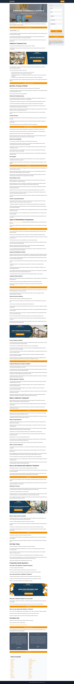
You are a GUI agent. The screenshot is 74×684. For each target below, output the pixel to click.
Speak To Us (28, 287)
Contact (62, 1)
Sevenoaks (12, 667)
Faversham (30, 663)
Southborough (13, 677)
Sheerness (30, 659)
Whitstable (30, 664)
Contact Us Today (28, 361)
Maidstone (12, 674)
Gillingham (12, 671)
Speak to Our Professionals (28, 627)
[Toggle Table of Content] (18, 30)
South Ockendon (18, 624)
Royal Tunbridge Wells (32, 660)
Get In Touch (56, 36)
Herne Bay (30, 668)
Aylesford (12, 670)
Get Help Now (28, 165)
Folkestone (30, 671)
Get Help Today (28, 606)
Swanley (12, 662)
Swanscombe (12, 624)
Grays (15, 624)
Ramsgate (30, 675)
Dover (30, 674)
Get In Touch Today (28, 27)
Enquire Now (28, 410)
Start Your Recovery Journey (28, 126)
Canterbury (30, 667)
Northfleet (25, 624)
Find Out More (28, 532)
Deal (29, 678)
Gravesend (12, 663)
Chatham (12, 666)
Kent (11, 673)
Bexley (23, 624)
